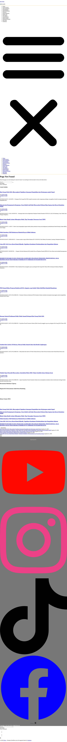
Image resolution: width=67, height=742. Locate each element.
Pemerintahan (5, 9)
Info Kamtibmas (6, 8)
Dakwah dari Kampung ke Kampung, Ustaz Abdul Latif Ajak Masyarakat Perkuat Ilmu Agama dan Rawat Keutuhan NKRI (25, 430)
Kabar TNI (5, 14)
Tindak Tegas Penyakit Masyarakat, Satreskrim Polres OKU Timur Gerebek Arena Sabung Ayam (26, 373)
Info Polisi (2, 1)
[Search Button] (12, 182)
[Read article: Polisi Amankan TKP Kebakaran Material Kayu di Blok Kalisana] (33, 229)
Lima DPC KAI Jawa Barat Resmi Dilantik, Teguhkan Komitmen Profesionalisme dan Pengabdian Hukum (29, 244)
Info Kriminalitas (6, 10)
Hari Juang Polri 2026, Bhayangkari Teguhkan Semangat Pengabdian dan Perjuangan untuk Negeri (27, 192)
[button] (33, 90)
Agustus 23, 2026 (3, 195)
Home (4, 6)
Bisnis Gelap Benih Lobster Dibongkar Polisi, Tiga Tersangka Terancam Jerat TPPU (23, 219)
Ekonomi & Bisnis (6, 19)
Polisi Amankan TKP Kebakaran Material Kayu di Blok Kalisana (18, 232)
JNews (4, 740)
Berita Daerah (5, 18)
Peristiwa (4, 12)
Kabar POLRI (6, 7)
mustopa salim (4, 194)
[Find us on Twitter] (0, 738)
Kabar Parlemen (6, 13)
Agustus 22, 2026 (3, 223)
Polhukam (5, 21)
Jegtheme (29, 740)
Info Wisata (5, 15)
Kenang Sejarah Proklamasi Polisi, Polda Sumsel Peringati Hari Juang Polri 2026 (22, 316)
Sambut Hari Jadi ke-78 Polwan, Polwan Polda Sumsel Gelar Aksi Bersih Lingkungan (23, 344)
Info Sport (5, 20)
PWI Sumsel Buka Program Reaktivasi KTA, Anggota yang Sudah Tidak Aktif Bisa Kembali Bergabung (28, 288)
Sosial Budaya (6, 16)
